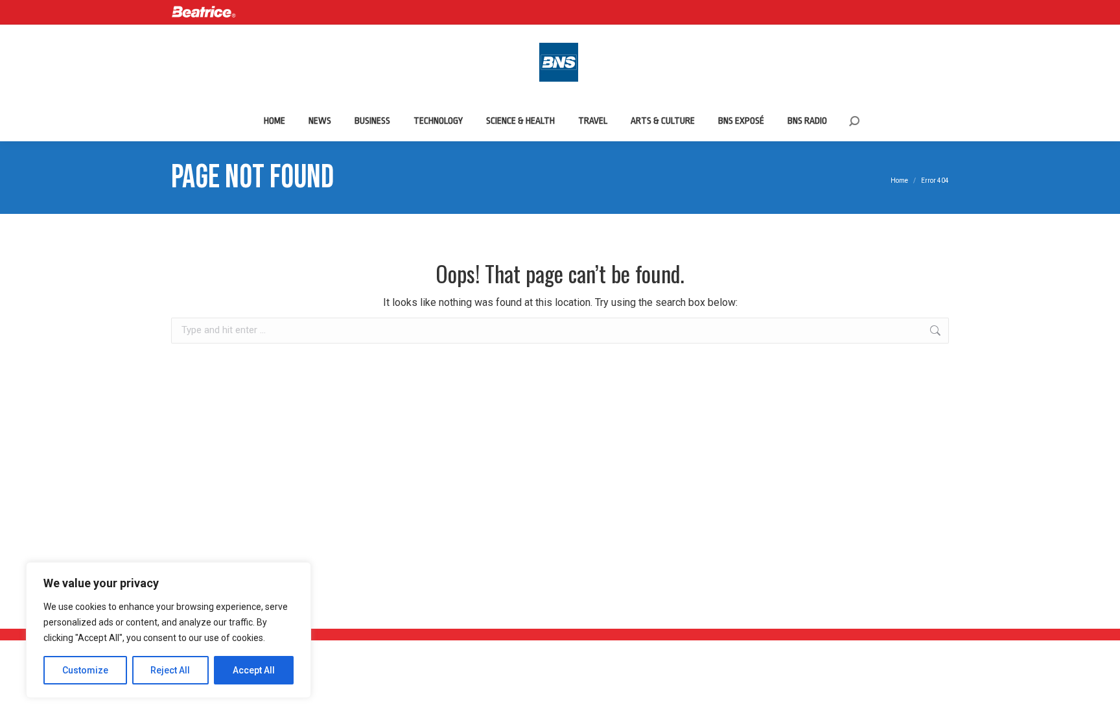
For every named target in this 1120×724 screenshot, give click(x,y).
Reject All (170, 670)
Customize (85, 670)
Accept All (254, 670)
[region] (168, 630)
